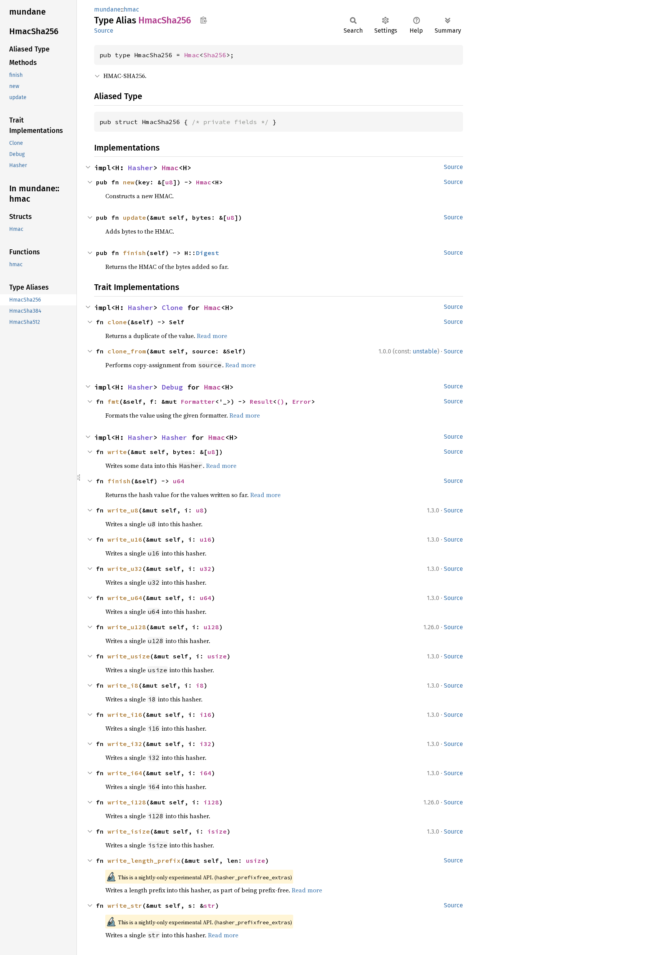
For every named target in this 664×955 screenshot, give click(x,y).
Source (103, 30)
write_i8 (123, 685)
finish (134, 253)
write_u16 (125, 539)
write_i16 (125, 714)
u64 (178, 481)
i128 (211, 802)
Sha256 (214, 55)
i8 (200, 685)
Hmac (191, 55)
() (280, 401)
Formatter (198, 401)
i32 (205, 744)
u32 (205, 568)
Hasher (140, 167)
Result (261, 401)
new (128, 182)
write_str (125, 905)
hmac (131, 9)
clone (117, 322)
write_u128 (127, 627)
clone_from (127, 351)
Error (301, 401)
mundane (107, 9)
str (209, 905)
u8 (169, 182)
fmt (113, 401)
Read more (212, 336)
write (117, 452)
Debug (172, 387)
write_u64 (125, 598)
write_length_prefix (144, 860)
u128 (211, 627)
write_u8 (123, 510)
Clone (172, 307)
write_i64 (125, 773)
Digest (207, 253)
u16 (205, 539)
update (134, 217)
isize (217, 831)
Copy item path (203, 20)
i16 (205, 714)
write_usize (129, 656)
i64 (205, 773)
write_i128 (127, 802)
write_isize (129, 831)
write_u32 (125, 568)
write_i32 (125, 744)
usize (217, 656)
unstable (425, 351)
